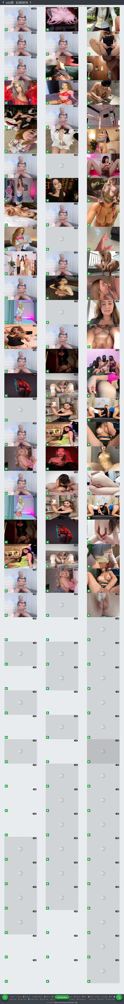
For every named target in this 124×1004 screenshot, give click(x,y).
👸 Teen (54, 996)
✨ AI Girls (53, 999)
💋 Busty (97, 996)
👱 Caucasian (26, 996)
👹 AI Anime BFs (81, 999)
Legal (76, 1002)
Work (60, 1002)
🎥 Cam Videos (91, 999)
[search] (119, 997)
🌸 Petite (90, 996)
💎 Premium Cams (33, 999)
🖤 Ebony (11, 996)
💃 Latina (18, 996)
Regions (56, 1002)
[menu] (5, 997)
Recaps (64, 1002)
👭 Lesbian (104, 996)
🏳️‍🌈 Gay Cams (12, 999)
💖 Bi (110, 996)
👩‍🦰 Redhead (77, 996)
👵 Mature (47, 996)
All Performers (70, 1002)
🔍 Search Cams (110, 999)
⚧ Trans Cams (22, 999)
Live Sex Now (62, 997)
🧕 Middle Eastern (37, 996)
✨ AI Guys (72, 999)
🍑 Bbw (84, 996)
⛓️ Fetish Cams (44, 999)
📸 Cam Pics (100, 999)
